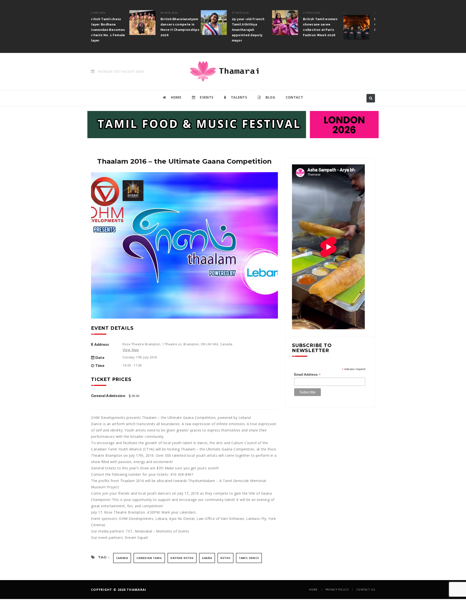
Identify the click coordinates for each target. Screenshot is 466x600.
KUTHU (225, 558)
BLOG (269, 97)
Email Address (307, 374)
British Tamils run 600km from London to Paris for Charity (355, 24)
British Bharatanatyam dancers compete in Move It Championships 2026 (141, 27)
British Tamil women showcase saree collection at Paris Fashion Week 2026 (282, 27)
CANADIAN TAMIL (149, 558)
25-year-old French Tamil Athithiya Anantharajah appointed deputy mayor (210, 29)
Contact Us (365, 589)
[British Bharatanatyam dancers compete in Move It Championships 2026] (104, 22)
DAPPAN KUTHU (182, 558)
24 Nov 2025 (344, 12)
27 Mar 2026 (202, 12)
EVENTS (206, 97)
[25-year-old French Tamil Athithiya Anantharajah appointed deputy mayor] (176, 22)
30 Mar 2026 (131, 12)
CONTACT (294, 97)
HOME (175, 97)
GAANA (207, 558)
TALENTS (238, 97)
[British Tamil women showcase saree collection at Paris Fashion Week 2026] (247, 22)
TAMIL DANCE (249, 558)
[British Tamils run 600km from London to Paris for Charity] (318, 25)
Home (313, 589)
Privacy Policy (337, 589)
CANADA (122, 558)
